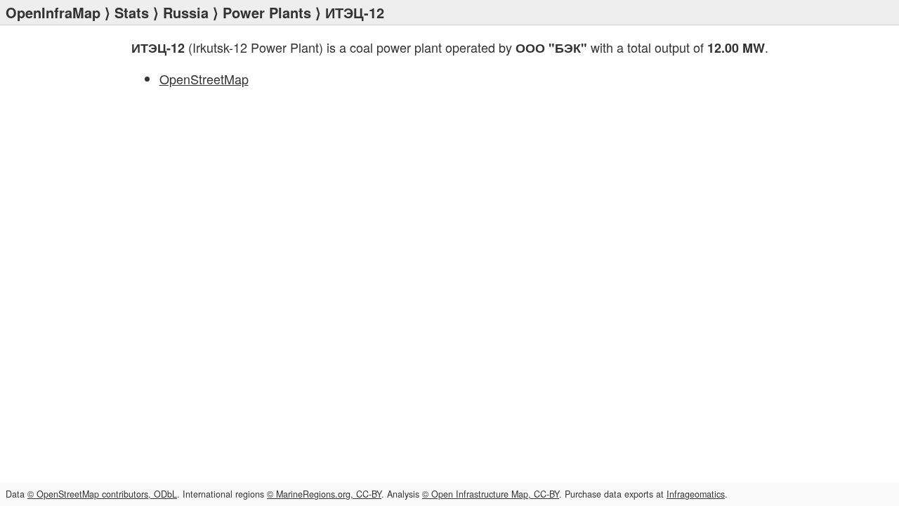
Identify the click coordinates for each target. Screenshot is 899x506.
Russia (186, 12)
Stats (131, 12)
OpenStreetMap (204, 79)
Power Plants (267, 12)
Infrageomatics (696, 494)
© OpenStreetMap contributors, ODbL (102, 494)
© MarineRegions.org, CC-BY (324, 494)
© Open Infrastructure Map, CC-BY (490, 494)
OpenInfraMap (53, 12)
